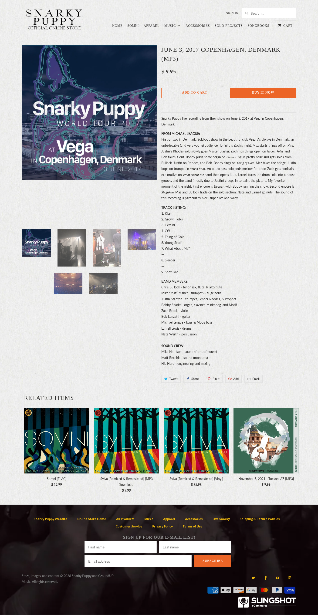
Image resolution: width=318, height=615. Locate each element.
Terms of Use (192, 526)
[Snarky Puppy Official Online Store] (54, 20)
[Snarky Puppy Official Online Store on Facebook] (265, 577)
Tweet (173, 379)
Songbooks (258, 25)
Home (117, 25)
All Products (125, 519)
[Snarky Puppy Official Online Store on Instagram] (289, 577)
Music (170, 25)
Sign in (232, 13)
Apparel (152, 25)
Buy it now (263, 92)
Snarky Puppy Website (50, 519)
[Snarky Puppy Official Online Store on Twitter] (253, 577)
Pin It (216, 379)
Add (236, 379)
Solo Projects (229, 25)
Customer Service (129, 526)
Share (195, 379)
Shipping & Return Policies (260, 519)
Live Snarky (221, 519)
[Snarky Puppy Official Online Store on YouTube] (277, 577)
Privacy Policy (162, 526)
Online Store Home (91, 519)
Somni (133, 25)
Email (256, 379)
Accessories (198, 25)
